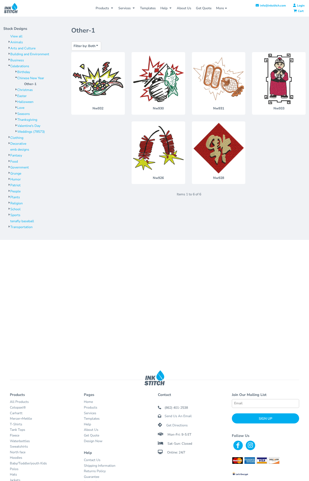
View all (16, 36)
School (15, 209)
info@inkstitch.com (273, 6)
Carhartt (16, 413)
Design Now (93, 441)
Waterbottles (20, 441)
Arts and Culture (23, 48)
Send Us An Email (178, 416)
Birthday (23, 72)
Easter (22, 96)
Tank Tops (17, 429)
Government (19, 167)
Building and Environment (29, 54)
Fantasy (16, 155)
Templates (92, 418)
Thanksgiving (27, 119)
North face (17, 452)
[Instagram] (250, 445)
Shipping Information (99, 465)
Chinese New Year (30, 78)
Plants (15, 197)
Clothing (16, 137)
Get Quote (91, 435)
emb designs (19, 149)
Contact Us (92, 460)
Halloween (25, 102)
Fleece (14, 435)
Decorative (18, 143)
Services (90, 413)
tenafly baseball (22, 221)
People (15, 191)
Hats (13, 474)
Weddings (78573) (31, 131)
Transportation (21, 227)
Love (20, 107)
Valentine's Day (28, 126)
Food (14, 161)
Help (87, 424)
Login (301, 6)
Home (88, 402)
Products (90, 407)
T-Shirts (16, 424)
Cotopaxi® (18, 407)
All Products (19, 402)
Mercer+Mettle (21, 418)
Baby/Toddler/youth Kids (28, 463)
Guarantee (91, 476)
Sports (15, 215)
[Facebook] (238, 445)
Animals (16, 42)
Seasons (23, 114)
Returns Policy (95, 471)
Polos (14, 469)
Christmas (25, 90)
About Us (91, 429)
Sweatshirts (19, 446)
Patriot (15, 185)
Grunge (15, 173)
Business (17, 60)
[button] (104, 8)
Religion (16, 203)
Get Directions (177, 425)
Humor (15, 179)
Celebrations (19, 66)
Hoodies (16, 457)
